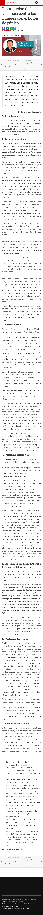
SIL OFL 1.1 (26, 909)
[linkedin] (7, 28)
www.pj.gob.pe (23, 765)
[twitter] (14, 28)
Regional (4, 901)
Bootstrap (5, 904)
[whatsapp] (11, 28)
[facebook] (3, 28)
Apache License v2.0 (12, 906)
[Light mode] (36, 2)
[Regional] (10, 2)
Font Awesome (6, 909)
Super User (6, 31)
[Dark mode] (40, 2)
